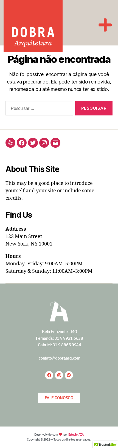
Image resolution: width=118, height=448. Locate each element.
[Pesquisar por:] (38, 109)
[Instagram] (44, 143)
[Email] (55, 143)
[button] (105, 25)
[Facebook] (22, 143)
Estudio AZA (76, 434)
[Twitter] (33, 143)
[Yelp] (10, 143)
